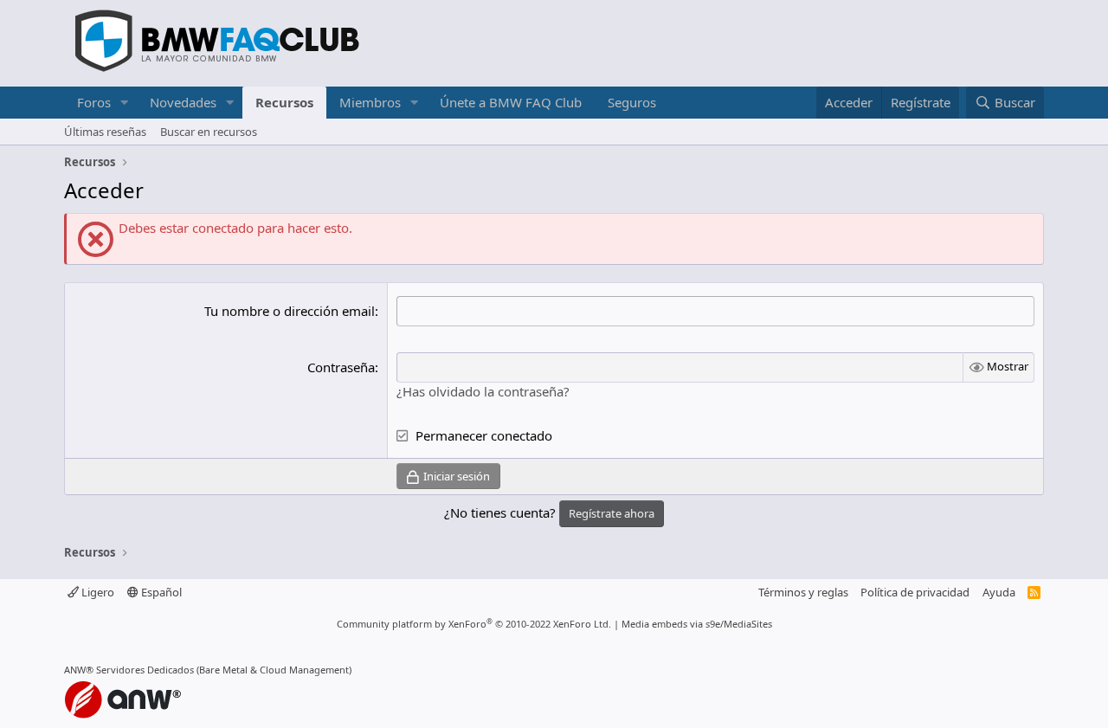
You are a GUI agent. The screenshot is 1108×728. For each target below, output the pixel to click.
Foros (94, 102)
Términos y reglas (803, 592)
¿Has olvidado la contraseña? (483, 391)
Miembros (370, 102)
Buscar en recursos (208, 131)
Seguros (632, 102)
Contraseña (341, 367)
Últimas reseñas (105, 131)
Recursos (284, 102)
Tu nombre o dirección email (289, 310)
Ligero (96, 592)
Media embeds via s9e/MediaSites (697, 623)
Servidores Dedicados (145, 669)
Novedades (183, 102)
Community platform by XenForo (474, 623)
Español (160, 592)
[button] (125, 103)
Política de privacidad (915, 592)
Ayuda (998, 592)
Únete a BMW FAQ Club (511, 102)
